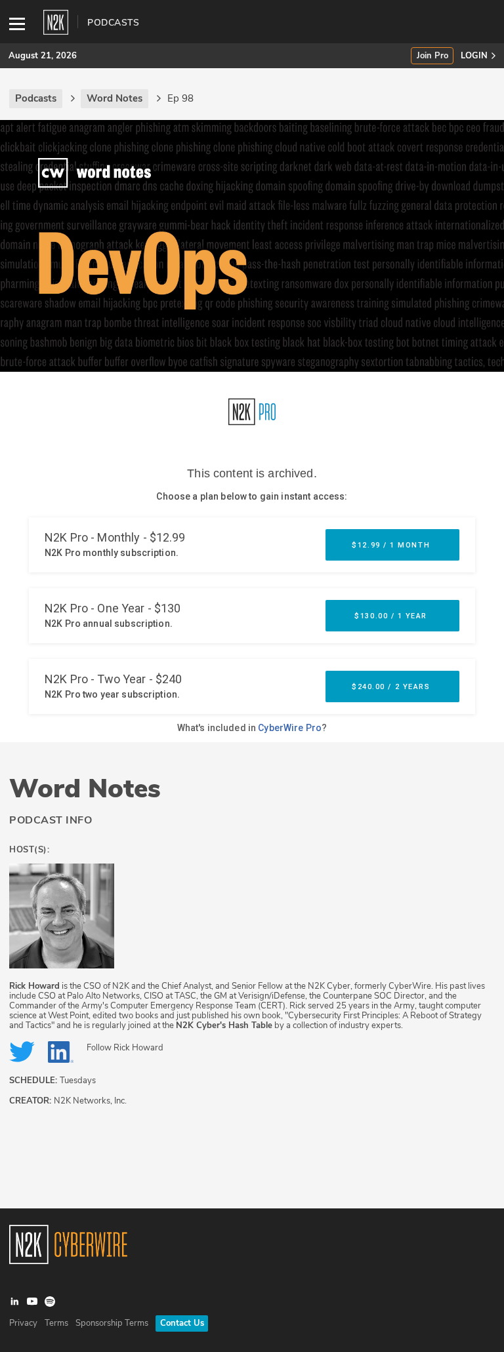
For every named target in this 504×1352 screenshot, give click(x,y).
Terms (56, 1323)
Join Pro (432, 56)
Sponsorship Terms (111, 1323)
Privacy (23, 1323)
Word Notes (85, 788)
